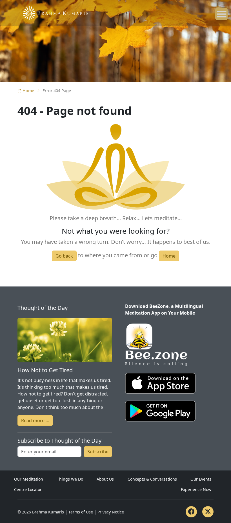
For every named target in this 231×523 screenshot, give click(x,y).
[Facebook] (191, 511)
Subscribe (97, 452)
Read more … (35, 420)
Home (28, 90)
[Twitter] (208, 511)
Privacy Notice (110, 512)
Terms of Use (80, 512)
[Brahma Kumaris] (52, 12)
